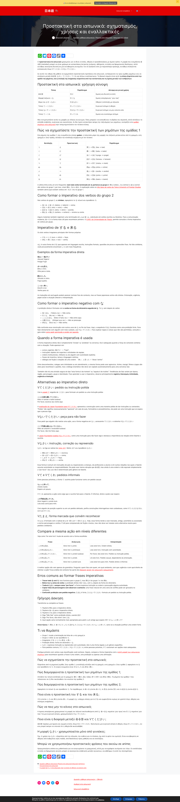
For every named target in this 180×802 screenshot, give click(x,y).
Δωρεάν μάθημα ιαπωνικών (84, 38)
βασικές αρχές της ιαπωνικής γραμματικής (96, 570)
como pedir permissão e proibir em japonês (62, 332)
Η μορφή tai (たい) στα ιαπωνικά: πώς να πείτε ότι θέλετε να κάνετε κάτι (63, 768)
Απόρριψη (128, 799)
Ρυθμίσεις (141, 799)
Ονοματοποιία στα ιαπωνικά (49, 766)
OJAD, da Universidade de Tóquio (99, 219)
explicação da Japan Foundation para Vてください (58, 407)
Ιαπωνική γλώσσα (62, 38)
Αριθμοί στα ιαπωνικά (82, 784)
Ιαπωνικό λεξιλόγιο (120, 38)
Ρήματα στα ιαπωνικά (104, 38)
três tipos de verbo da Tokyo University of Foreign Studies (119, 187)
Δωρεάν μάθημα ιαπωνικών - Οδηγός (88, 779)
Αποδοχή (116, 799)
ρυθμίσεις (101, 800)
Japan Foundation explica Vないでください (55, 436)
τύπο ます (62, 448)
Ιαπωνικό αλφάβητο (123, 11)
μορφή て (45, 392)
